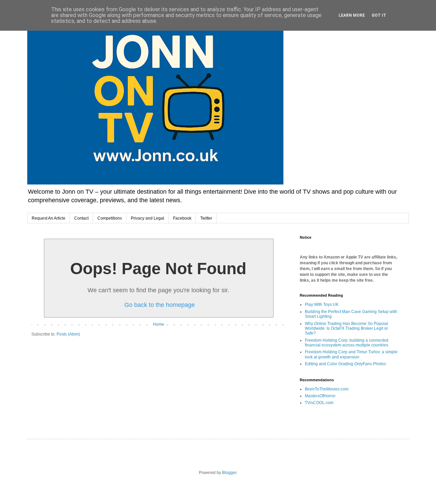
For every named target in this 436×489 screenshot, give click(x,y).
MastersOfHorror (320, 396)
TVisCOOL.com (319, 402)
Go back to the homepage (159, 304)
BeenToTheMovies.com (326, 389)
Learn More (352, 15)
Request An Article (48, 218)
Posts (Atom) (68, 334)
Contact (81, 218)
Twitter (206, 218)
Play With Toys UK (322, 304)
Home (158, 324)
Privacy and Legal (147, 218)
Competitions (109, 218)
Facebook (182, 218)
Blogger (229, 472)
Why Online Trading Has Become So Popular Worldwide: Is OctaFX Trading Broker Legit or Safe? (346, 328)
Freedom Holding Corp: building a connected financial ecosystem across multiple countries (346, 342)
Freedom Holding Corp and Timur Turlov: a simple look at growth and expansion (351, 354)
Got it (379, 15)
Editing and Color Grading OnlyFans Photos (345, 363)
